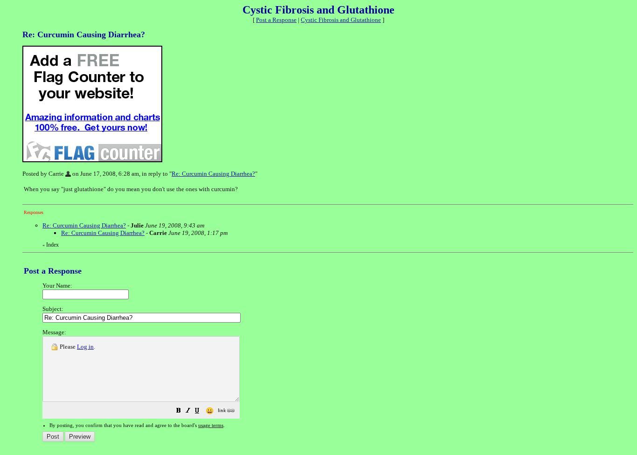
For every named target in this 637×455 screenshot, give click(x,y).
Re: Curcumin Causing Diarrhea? (213, 173)
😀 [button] (210, 410)
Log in (85, 346)
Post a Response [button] (276, 19)
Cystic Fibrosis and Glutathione (341, 19)
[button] (178, 411)
